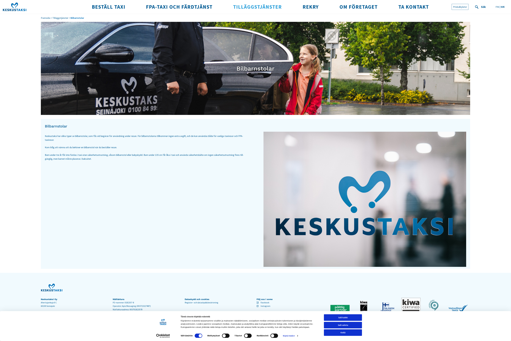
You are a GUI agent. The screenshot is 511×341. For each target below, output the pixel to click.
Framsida (45, 17)
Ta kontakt (413, 7)
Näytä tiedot (289, 335)
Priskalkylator (460, 6)
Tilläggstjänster (257, 7)
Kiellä (343, 332)
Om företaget (358, 7)
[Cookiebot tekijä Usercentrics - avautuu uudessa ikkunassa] (163, 336)
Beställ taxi (108, 7)
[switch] (226, 336)
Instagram (265, 306)
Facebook (265, 302)
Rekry (311, 7)
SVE (503, 6)
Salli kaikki (343, 317)
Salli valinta (343, 325)
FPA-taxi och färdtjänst (179, 7)
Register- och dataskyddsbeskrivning (201, 302)
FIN (497, 6)
